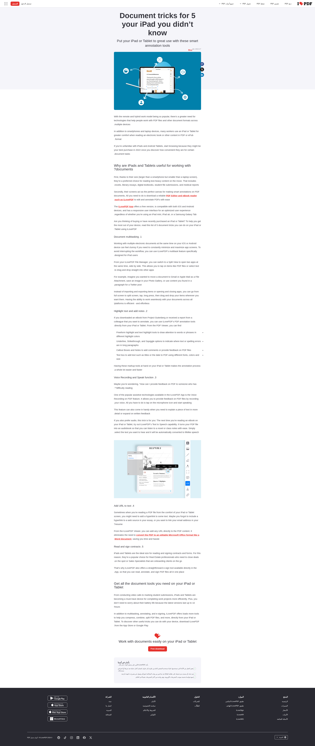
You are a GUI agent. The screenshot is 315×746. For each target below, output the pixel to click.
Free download (158, 649)
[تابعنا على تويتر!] (90, 737)
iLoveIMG (240, 719)
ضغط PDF (261, 4)
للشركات (196, 701)
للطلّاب (197, 706)
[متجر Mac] (57, 712)
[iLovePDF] (304, 4)
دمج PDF (288, 4)
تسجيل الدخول (26, 4)
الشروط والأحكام (149, 710)
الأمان (153, 701)
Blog (190, 50)
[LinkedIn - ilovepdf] (77, 737)
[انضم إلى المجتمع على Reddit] (58, 737)
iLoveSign (240, 710)
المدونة (108, 710)
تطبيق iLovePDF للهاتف (235, 706)
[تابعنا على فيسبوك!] (84, 737)
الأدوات (285, 715)
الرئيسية (285, 701)
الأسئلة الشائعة (282, 719)
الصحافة (108, 715)
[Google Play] (57, 698)
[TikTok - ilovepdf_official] (65, 737)
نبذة (110, 701)
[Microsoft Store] (57, 719)
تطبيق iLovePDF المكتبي (234, 701)
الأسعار (285, 710)
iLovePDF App (125, 206)
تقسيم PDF (274, 4)
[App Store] (57, 705)
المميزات (284, 706)
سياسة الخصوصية (149, 706)
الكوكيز (153, 715)
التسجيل (15, 4)
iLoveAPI (240, 715)
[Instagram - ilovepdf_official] (71, 737)
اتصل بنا (108, 706)
